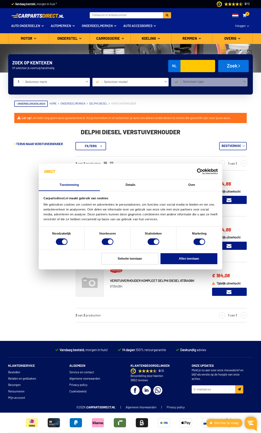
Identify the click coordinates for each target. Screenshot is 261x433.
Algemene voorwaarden (84, 378)
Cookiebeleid (77, 391)
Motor (27, 39)
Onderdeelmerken (97, 26)
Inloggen (240, 26)
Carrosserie (108, 39)
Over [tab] (191, 185)
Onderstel (67, 39)
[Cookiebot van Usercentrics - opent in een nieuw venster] (200, 171)
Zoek (232, 66)
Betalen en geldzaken (22, 378)
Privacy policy (78, 385)
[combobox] (56, 82)
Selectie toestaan (130, 258)
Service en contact (81, 372)
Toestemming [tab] (69, 185)
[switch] (107, 241)
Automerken (61, 26)
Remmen (190, 39)
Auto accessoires (137, 26)
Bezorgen (14, 385)
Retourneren (16, 391)
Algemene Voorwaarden (141, 407)
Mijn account (16, 397)
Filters (91, 146)
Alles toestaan (189, 258)
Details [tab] (131, 185)
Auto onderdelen (25, 26)
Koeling (149, 39)
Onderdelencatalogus (31, 103)
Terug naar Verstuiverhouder (39, 144)
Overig (230, 39)
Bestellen (14, 372)
